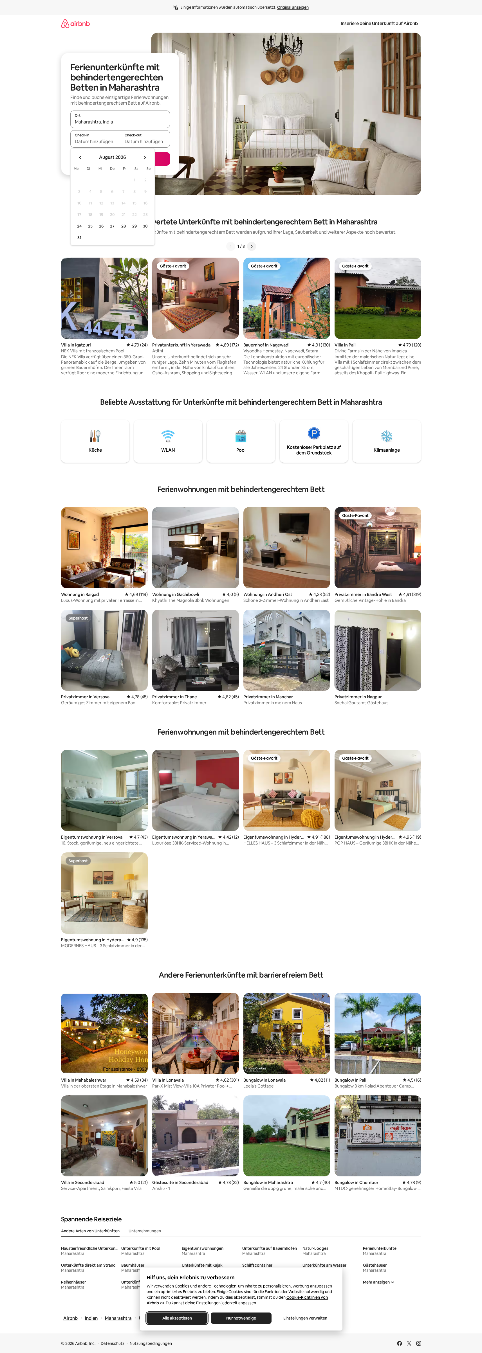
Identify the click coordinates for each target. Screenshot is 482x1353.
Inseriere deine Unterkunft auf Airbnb (379, 23)
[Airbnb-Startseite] (75, 23)
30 (145, 226)
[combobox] (120, 121)
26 (101, 226)
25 (90, 226)
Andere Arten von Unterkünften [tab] (90, 1230)
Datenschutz (112, 1343)
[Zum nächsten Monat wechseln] (145, 157)
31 (79, 237)
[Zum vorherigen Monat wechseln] (80, 157)
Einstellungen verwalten (305, 1318)
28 (123, 226)
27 (112, 226)
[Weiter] (251, 246)
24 (79, 226)
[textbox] (95, 141)
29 (134, 226)
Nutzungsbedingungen (151, 1343)
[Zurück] (230, 246)
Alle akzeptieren (177, 1318)
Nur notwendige (241, 1318)
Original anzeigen (293, 7)
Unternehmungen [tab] (145, 1230)
